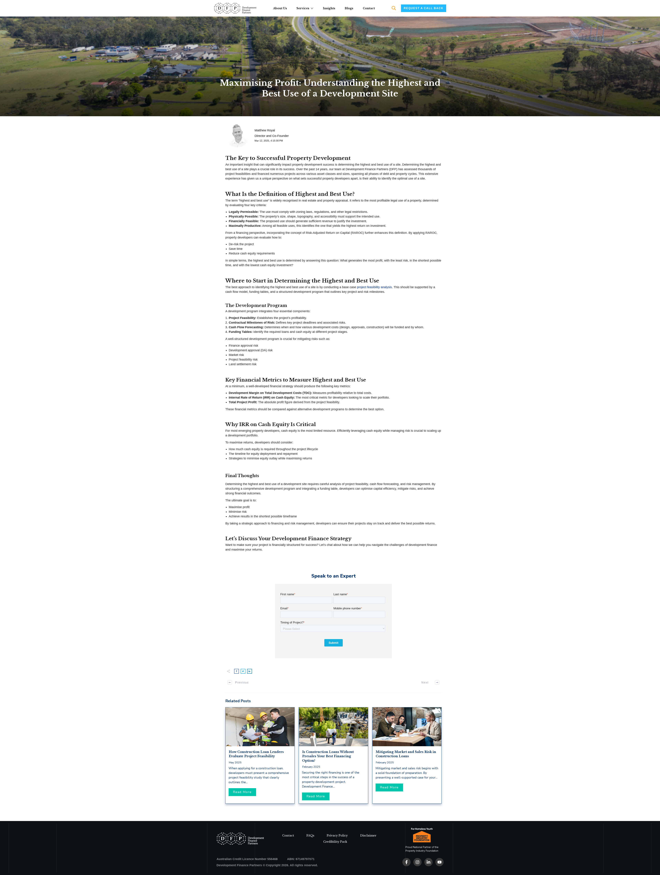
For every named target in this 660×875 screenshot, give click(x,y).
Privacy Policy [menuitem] (337, 835)
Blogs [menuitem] (349, 8)
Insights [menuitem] (329, 8)
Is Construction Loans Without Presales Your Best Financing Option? (328, 756)
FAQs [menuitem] (310, 835)
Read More (242, 792)
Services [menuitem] (302, 8)
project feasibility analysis (374, 287)
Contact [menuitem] (369, 8)
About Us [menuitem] (280, 8)
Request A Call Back (423, 8)
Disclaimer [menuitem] (368, 835)
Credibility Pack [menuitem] (335, 841)
